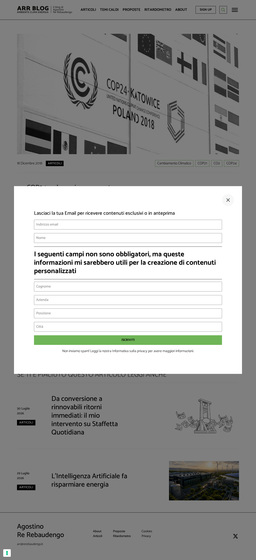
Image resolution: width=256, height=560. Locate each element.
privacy (142, 351)
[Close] (228, 200)
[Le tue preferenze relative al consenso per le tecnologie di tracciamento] (7, 553)
